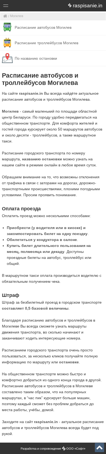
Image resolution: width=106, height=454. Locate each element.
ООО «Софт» (26, 7)
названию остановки (42, 159)
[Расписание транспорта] (5, 16)
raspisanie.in (31, 93)
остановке (69, 362)
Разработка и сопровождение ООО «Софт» (53, 448)
